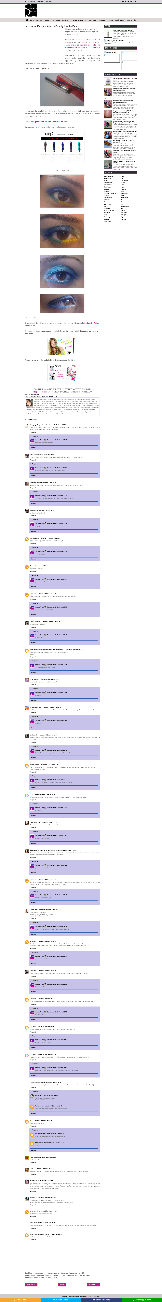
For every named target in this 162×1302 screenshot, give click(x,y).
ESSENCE (107, 212)
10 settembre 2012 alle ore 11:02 (45, 1157)
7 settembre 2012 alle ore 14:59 (50, 538)
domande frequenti (106, 20)
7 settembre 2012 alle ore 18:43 (66, 850)
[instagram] (136, 1)
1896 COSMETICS (109, 176)
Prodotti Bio (49, 20)
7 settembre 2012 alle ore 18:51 (46, 880)
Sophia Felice (39, 440)
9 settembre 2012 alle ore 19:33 (46, 1054)
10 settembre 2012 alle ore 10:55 (52, 1106)
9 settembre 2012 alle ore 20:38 (57, 523)
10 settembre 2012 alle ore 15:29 (48, 1180)
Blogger (96, 1296)
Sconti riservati (91, 20)
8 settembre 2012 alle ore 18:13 (46, 998)
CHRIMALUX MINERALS (110, 193)
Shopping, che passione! (37, 425)
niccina (32, 1157)
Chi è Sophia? (120, 20)
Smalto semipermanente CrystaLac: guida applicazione (124, 89)
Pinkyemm (33, 822)
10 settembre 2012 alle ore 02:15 (50, 1082)
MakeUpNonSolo (35, 1234)
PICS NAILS (124, 212)
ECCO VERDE (107, 204)
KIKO (122, 176)
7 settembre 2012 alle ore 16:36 (47, 735)
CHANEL (106, 191)
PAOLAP (123, 210)
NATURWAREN (124, 198)
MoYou (123, 195)
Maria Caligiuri (34, 538)
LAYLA (122, 187)
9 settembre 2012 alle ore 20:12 (57, 440)
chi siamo (32, 1)
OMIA (122, 202)
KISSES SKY (124, 180)
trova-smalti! (49, 1)
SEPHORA (123, 219)
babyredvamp (34, 764)
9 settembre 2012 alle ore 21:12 (57, 926)
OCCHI (51, 396)
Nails (32, 20)
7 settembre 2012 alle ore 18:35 (47, 822)
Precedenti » (93, 1284)
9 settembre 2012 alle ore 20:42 (57, 720)
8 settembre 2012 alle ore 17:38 (47, 971)
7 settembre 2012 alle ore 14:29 (56, 425)
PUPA (55, 396)
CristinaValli (39, 1142)
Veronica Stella (40, 1133)
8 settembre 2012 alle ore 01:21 (51, 909)
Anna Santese (34, 679)
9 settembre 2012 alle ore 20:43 (57, 780)
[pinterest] (131, 1)
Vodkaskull (33, 735)
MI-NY (122, 191)
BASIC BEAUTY (108, 183)
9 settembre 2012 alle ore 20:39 (57, 551)
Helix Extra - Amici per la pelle (122, 30)
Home (62, 1284)
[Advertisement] (91, 10)
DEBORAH (107, 200)
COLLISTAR (106, 195)
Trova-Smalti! (77, 20)
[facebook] (125, 1)
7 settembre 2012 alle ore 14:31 (44, 454)
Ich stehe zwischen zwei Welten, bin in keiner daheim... (47, 649)
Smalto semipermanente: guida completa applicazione (123, 101)
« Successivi (31, 1284)
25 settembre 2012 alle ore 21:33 (51, 1234)
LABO (122, 185)
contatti (27, 1)
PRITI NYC (123, 215)
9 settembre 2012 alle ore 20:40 (57, 635)
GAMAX (106, 219)
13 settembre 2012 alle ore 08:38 (47, 1211)
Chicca (32, 794)
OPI (122, 204)
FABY (105, 215)
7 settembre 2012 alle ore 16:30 (51, 707)
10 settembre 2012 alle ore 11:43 (54, 1142)
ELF (105, 206)
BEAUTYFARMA (108, 185)
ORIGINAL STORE (125, 206)
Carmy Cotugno (35, 622)
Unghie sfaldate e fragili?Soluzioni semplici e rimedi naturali (123, 111)
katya (32, 510)
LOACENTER (124, 189)
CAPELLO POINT (36, 396)
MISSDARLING (124, 193)
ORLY (122, 208)
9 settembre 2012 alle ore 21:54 (57, 1067)
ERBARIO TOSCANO (109, 210)
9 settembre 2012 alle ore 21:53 (57, 984)
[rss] (133, 1)
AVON (105, 180)
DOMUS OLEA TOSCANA (110, 202)
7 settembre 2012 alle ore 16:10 (74, 649)
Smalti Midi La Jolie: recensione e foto (125, 131)
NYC (122, 200)
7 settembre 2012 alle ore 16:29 (49, 679)
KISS (122, 178)
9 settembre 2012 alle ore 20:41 (57, 664)
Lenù (31, 1169)
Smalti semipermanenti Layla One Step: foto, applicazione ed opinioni (124, 122)
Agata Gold (33, 1180)
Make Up (39, 20)
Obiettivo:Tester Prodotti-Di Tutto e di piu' (43, 850)
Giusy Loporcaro (35, 909)
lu (30, 1120)
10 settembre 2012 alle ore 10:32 (55, 1133)
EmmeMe (33, 971)
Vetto (31, 454)
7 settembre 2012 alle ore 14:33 (48, 482)
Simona (32, 566)
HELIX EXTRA (107, 221)
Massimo (38, 1095)
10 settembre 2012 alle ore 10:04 (42, 1120)
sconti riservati (40, 1)
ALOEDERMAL (107, 178)
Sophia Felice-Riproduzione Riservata (74, 1296)
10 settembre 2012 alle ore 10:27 (52, 1095)
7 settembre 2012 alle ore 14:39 (44, 510)
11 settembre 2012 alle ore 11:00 (46, 1197)
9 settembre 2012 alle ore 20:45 (57, 895)
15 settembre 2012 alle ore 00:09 (44, 1222)
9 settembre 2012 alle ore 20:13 (57, 468)
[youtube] (123, 1)
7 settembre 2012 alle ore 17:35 (49, 764)
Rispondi (33, 432)
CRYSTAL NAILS (108, 198)
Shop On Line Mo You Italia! (115, 40)
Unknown (33, 594)
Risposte (35, 436)
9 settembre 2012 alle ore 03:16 (46, 1026)
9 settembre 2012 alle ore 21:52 (57, 1012)
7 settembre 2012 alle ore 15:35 (46, 594)
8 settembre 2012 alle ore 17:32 (46, 941)
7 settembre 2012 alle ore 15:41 (51, 622)
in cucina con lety (35, 707)
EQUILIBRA (107, 208)
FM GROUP (107, 217)
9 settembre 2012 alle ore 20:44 (57, 835)
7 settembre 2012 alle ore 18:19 (45, 794)
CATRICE (106, 189)
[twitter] (128, 1)
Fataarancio (34, 482)
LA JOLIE (123, 183)
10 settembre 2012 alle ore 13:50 (44, 1169)
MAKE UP (45, 396)
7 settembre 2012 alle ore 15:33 (45, 566)
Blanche (32, 1197)
